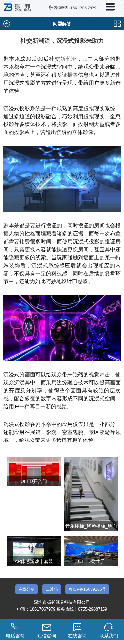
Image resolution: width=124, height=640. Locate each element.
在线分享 (26, 589)
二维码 (52, 589)
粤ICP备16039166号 (87, 589)
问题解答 (62, 23)
